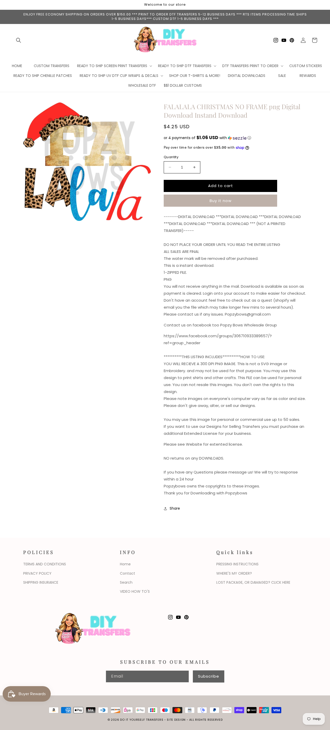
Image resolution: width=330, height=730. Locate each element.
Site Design (176, 720)
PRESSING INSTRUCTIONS (237, 564)
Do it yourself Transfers (141, 720)
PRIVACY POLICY (37, 573)
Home (125, 564)
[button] (18, 40)
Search (126, 582)
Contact (127, 573)
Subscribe (208, 676)
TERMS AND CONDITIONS (44, 564)
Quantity (171, 157)
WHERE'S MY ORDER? (234, 573)
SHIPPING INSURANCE (40, 582)
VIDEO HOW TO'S (135, 591)
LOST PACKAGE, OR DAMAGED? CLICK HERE (253, 582)
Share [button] (175, 508)
